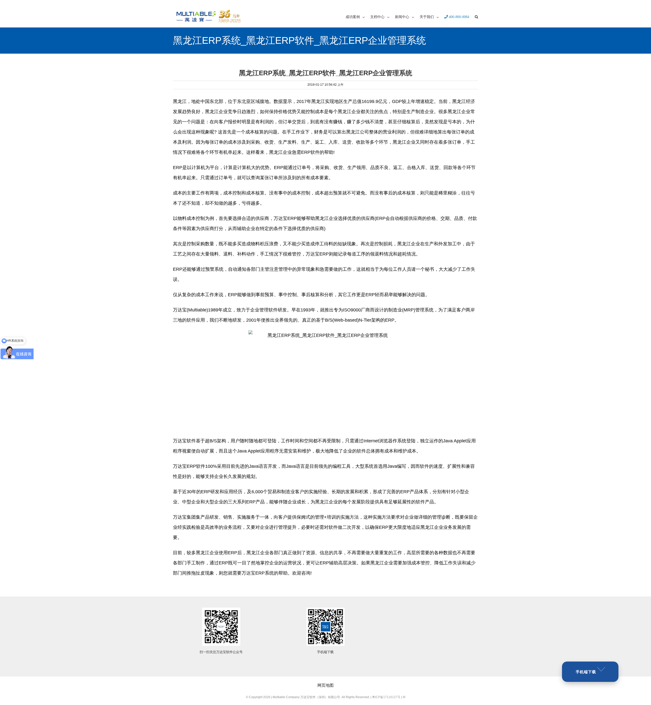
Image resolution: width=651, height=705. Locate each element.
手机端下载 (585, 672)
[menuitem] (358, 16)
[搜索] (476, 16)
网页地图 (325, 685)
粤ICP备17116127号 (386, 697)
